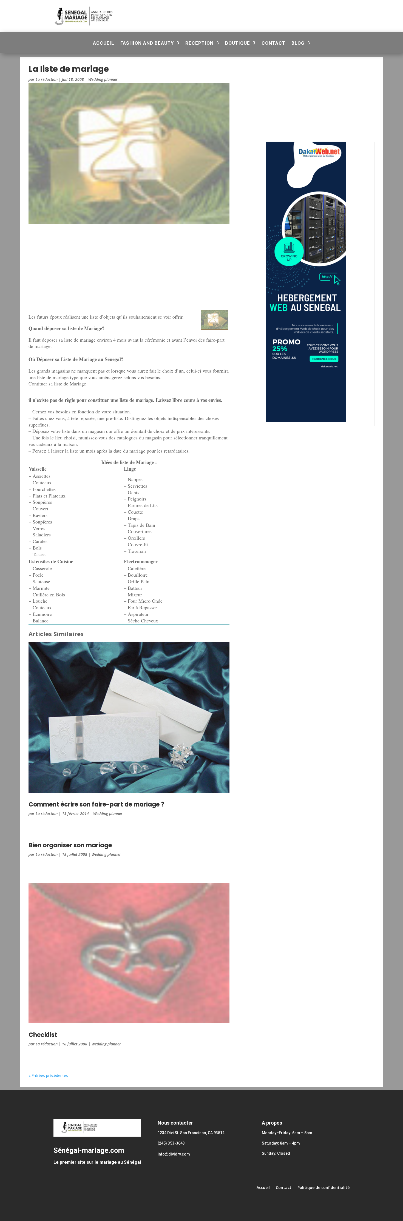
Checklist (43, 1035)
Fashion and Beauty (147, 43)
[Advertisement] (231, 15)
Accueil (103, 43)
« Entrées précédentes (48, 1075)
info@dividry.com (174, 1154)
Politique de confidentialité (323, 1188)
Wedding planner (103, 79)
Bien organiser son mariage (70, 845)
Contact (273, 43)
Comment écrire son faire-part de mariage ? (96, 804)
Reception (199, 43)
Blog (298, 43)
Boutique (237, 43)
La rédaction (47, 79)
